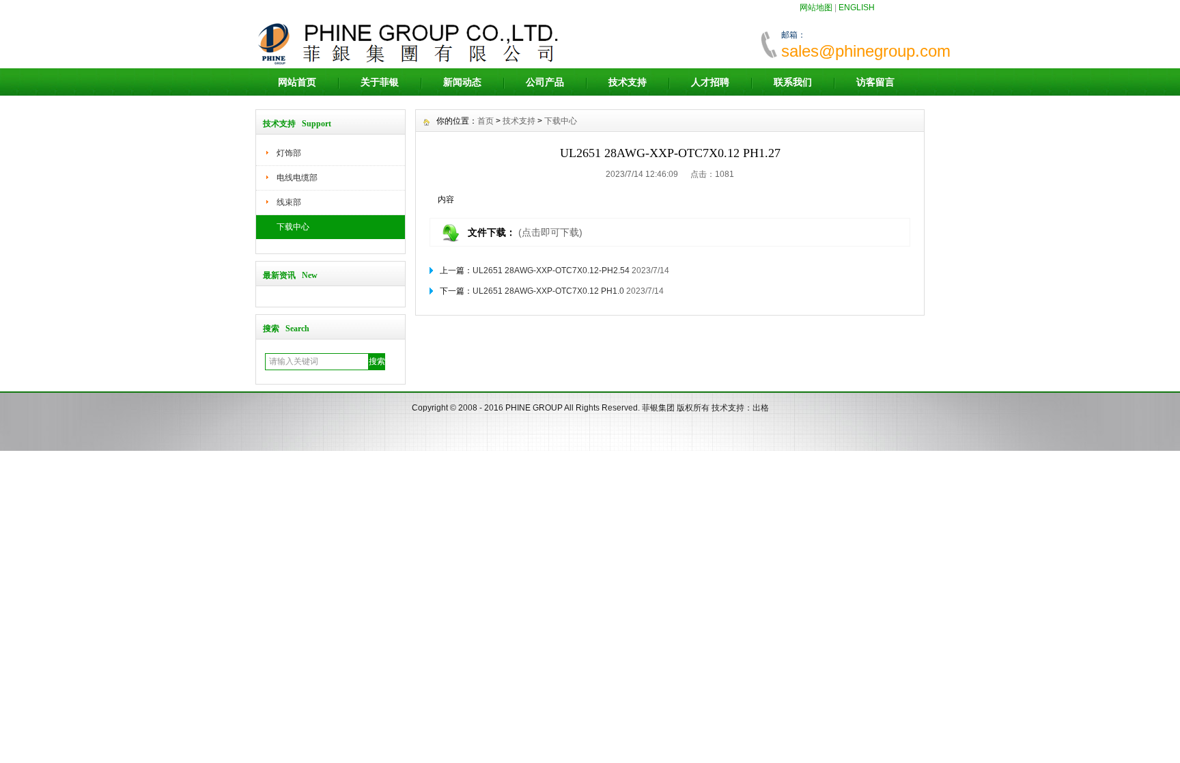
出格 (761, 408)
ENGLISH (857, 7)
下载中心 (293, 227)
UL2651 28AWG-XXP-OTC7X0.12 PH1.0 (548, 291)
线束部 (289, 202)
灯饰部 (289, 153)
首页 (485, 121)
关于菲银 (380, 82)
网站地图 (816, 7)
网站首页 (297, 82)
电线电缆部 (297, 177)
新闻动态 (462, 82)
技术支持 (627, 82)
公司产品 (545, 82)
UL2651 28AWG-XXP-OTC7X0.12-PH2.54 (551, 270)
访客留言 (875, 82)
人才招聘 (710, 82)
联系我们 (793, 82)
